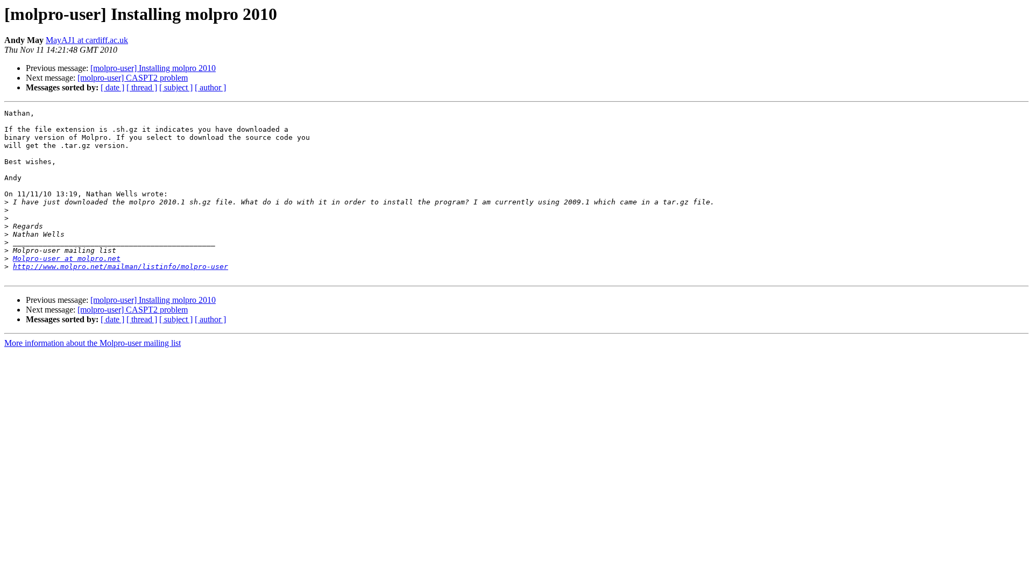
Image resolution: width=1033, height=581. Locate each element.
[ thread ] (141, 87)
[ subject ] (176, 87)
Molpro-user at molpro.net (67, 258)
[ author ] (210, 87)
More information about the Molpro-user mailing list (92, 343)
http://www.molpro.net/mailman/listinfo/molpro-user (120, 267)
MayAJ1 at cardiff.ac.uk (87, 40)
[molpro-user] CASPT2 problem (132, 77)
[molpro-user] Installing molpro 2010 (153, 68)
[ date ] (112, 87)
